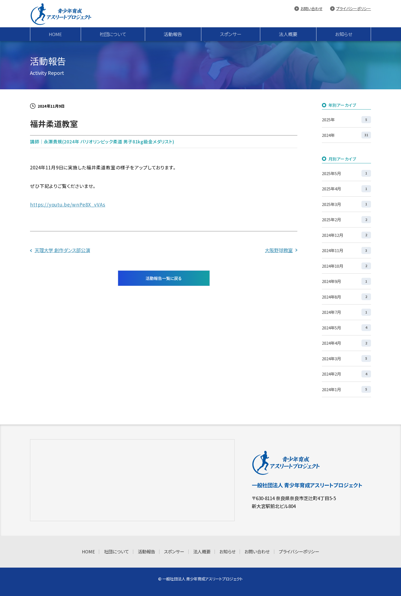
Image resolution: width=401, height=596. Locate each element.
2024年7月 (344, 312)
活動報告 (173, 34)
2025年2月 (344, 219)
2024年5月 (344, 328)
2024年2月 (344, 374)
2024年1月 (344, 389)
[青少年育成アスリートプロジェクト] (66, 14)
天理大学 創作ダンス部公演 (62, 250)
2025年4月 (344, 188)
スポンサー (230, 34)
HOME (55, 34)
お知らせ (343, 34)
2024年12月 (344, 235)
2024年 (345, 135)
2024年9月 (344, 281)
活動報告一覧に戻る (164, 278)
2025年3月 (344, 204)
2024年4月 (344, 343)
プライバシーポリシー (353, 8)
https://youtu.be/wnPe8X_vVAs (67, 204)
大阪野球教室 (279, 250)
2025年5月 (344, 173)
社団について (113, 34)
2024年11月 (344, 250)
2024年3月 (344, 358)
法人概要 (288, 34)
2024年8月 (344, 297)
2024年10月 (344, 266)
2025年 (344, 119)
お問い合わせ (311, 8)
